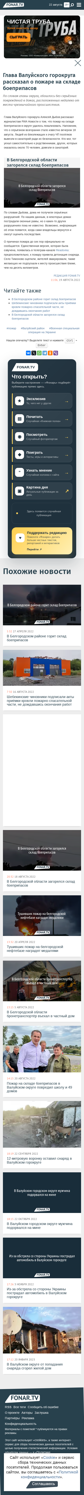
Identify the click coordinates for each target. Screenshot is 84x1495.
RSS (8, 1407)
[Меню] (79, 5)
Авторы (27, 1413)
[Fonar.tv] (13, 5)
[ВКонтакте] (28, 353)
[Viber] (55, 353)
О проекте (12, 1413)
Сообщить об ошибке (43, 1407)
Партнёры (12, 1418)
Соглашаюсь (43, 1483)
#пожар (11, 328)
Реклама (28, 1418)
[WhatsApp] (39, 353)
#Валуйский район (33, 328)
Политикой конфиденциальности (49, 1474)
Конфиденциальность (20, 1424)
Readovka (62, 250)
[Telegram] (44, 353)
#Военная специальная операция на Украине (54, 330)
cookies (40, 1440)
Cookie (49, 1457)
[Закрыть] (78, 63)
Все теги (19, 1407)
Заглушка (41, 1413)
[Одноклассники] (50, 353)
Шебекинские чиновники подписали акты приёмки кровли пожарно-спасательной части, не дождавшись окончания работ (44, 307)
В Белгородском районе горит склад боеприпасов (44, 299)
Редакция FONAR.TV (67, 275)
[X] (33, 353)
